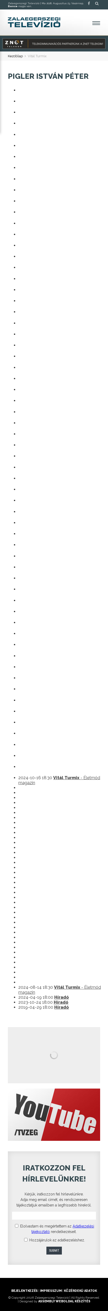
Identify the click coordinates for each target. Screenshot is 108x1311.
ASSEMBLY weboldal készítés (64, 1301)
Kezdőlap (15, 56)
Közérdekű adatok (80, 1291)
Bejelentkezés (24, 1291)
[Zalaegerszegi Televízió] (34, 22)
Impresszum (51, 1291)
